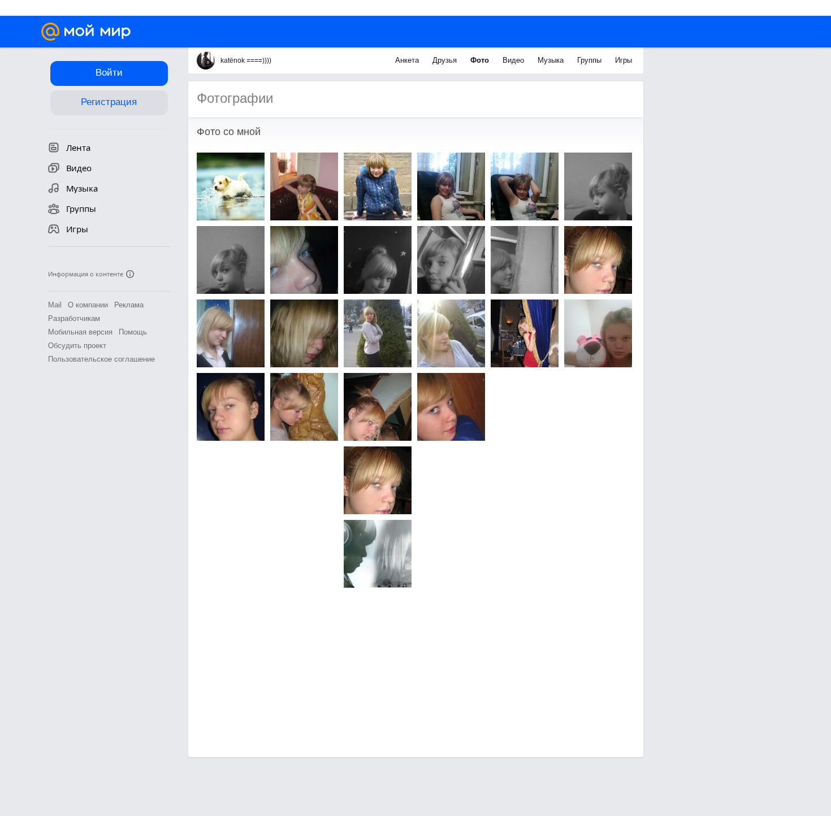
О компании (88, 305)
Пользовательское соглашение (101, 359)
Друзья (445, 60)
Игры (623, 60)
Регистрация (109, 102)
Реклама (129, 305)
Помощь (133, 332)
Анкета (408, 60)
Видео (514, 60)
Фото (480, 60)
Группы (590, 60)
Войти (109, 72)
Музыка (552, 60)
